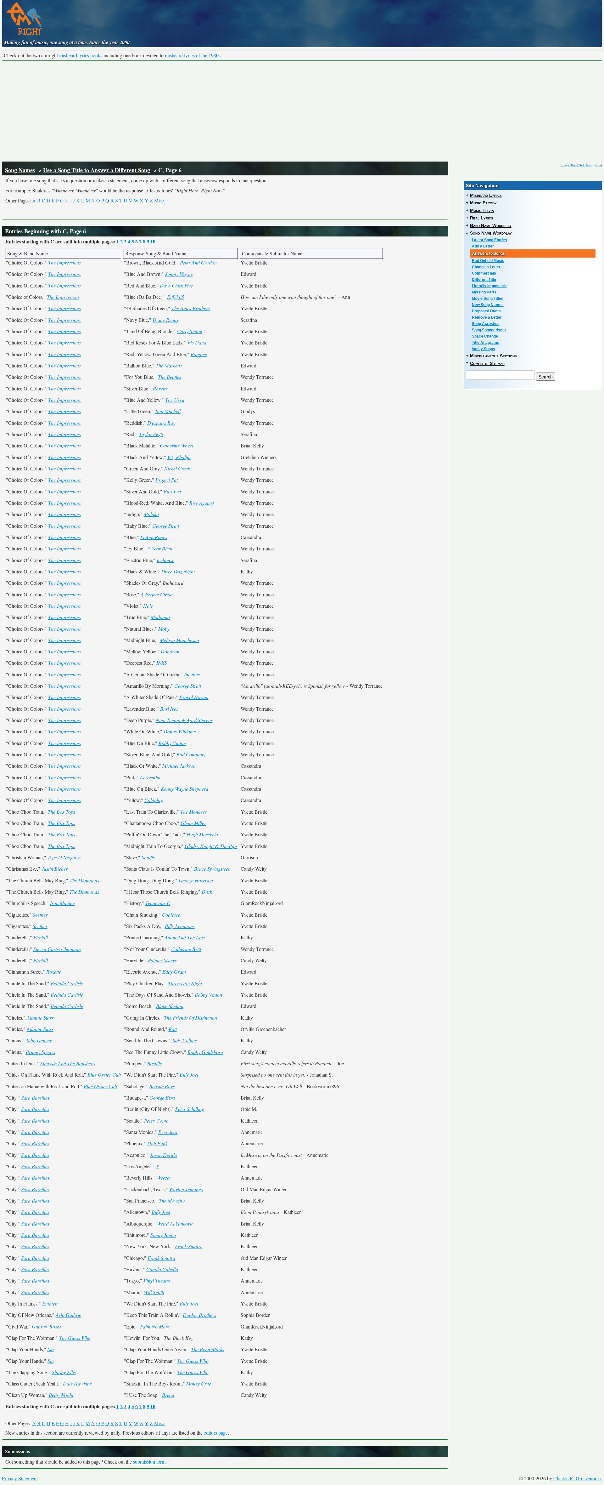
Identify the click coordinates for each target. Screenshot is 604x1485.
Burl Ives (173, 491)
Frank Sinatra (189, 1246)
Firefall (40, 937)
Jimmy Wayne (179, 273)
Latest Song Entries (489, 240)
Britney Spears (40, 1052)
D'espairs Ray (161, 422)
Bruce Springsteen (212, 868)
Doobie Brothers (199, 1314)
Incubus (192, 674)
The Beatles (169, 376)
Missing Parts (484, 292)
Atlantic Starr (40, 1017)
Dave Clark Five (176, 285)
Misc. (159, 200)
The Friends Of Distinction (190, 1017)
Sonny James (163, 1235)
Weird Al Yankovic (175, 1223)
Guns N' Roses (46, 1326)
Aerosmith (150, 777)
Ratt (173, 1029)
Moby (164, 628)
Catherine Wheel (176, 445)
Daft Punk (157, 1143)
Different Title (484, 279)
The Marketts (169, 365)
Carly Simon (189, 331)
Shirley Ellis (64, 1372)
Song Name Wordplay (491, 233)
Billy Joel (189, 1074)
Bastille (154, 1063)
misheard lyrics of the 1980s (193, 55)
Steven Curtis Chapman (57, 949)
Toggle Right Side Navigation (581, 165)
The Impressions (64, 262)
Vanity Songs (483, 349)
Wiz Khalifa (179, 457)
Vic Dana (196, 342)
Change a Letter (486, 267)
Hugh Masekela (202, 834)
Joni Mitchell (168, 411)
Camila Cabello (162, 1269)
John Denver (39, 1040)
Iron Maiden (62, 903)
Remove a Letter (487, 317)
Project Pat (166, 479)
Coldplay (153, 800)
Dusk (207, 891)
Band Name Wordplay (491, 225)
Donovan (170, 651)
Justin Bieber (55, 868)
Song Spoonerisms (489, 330)
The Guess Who (75, 1337)
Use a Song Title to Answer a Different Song (96, 170)
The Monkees (193, 811)
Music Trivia (482, 210)
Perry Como (156, 1120)
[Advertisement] (302, 111)
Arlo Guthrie (68, 1314)
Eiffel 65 (175, 296)
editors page (216, 1432)
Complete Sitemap (487, 363)
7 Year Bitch (160, 548)
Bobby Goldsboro (205, 1052)
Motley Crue (198, 1383)
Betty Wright (61, 1394)
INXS (161, 662)
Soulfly (148, 857)
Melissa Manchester (179, 640)
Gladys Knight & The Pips (211, 846)
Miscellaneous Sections (493, 355)
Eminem (50, 1303)
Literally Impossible (489, 286)
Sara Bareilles (35, 1097)
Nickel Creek (177, 468)
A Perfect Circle (156, 594)
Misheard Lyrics (486, 195)
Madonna (160, 617)
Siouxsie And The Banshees (67, 1063)
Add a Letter (483, 246)
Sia (51, 1349)
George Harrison (196, 880)
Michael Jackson (179, 765)
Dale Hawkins (77, 1383)
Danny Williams (180, 731)
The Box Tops (61, 811)
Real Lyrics (481, 217)
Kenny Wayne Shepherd (184, 788)
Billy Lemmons (180, 926)
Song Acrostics (486, 323)
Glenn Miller (193, 823)
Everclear (168, 1132)
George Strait (165, 525)
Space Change (485, 336)
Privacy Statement (20, 1478)
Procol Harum (194, 697)
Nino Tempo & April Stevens (184, 720)
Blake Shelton (169, 1006)
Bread (168, 1394)
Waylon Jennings (186, 1189)
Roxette (160, 388)
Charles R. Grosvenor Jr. (577, 1478)
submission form (149, 1461)
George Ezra (162, 1097)
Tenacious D (158, 903)
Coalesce (171, 914)
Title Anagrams (485, 342)
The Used (174, 399)
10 (152, 241)
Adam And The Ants (185, 937)
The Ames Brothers (190, 308)
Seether (40, 914)
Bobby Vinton (172, 743)
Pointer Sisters (162, 960)
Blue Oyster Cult (104, 1074)
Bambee (199, 354)
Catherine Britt (186, 949)
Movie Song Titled (487, 298)
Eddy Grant (174, 971)
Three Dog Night (178, 571)
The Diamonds (84, 880)
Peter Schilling (189, 1109)
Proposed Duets (486, 311)
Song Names (20, 170)
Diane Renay (166, 319)
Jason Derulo (163, 1155)
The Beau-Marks (207, 1349)
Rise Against (201, 502)
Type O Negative (64, 857)
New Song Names (488, 305)
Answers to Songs (488, 253)
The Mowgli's (172, 1200)
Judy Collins (184, 1040)
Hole (148, 605)
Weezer (164, 1177)
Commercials (484, 273)
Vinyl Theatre (157, 1280)
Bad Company (190, 754)
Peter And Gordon (198, 262)
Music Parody (483, 202)
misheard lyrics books (80, 55)
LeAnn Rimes (153, 537)
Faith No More (155, 1326)
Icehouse (165, 560)
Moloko (151, 514)
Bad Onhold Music (488, 261)
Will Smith (154, 1292)
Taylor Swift (151, 434)
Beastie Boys (162, 1086)
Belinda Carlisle (67, 983)
